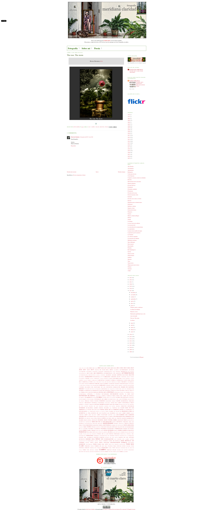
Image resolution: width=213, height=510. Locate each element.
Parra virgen (91, 430)
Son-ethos (131, 442)
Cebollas (114, 381)
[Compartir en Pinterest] (116, 127)
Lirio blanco (92, 414)
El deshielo (130, 187)
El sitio (117, 390)
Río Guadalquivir (132, 250)
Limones (81, 414)
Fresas (87, 401)
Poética (129, 433)
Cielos (97, 126)
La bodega (130, 221)
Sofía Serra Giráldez (90, 509)
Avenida (103, 375)
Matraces (88, 421)
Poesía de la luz (102, 433)
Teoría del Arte (102, 444)
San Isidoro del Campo (121, 439)
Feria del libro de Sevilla (125, 395)
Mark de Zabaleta (75, 137)
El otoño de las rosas (132, 193)
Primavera (90, 435)
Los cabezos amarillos (133, 236)
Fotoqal (124, 399)
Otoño (89, 427)
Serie (122, 440)
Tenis (129, 261)
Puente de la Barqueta (127, 435)
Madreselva (130, 418)
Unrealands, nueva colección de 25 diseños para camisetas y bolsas (140, 84)
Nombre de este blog (117, 425)
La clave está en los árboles (134, 223)
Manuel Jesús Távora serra (107, 420)
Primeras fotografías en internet (104, 435)
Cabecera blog (115, 376)
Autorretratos (131, 170)
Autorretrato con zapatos (112, 373)
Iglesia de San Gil (124, 404)
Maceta (119, 418)
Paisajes (103, 427)
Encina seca (103, 392)
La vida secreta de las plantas (96, 413)
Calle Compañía (94, 378)
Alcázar (131, 369)
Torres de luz (130, 263)
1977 (129, 116)
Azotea (119, 375)
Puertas (101, 437)
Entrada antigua (121, 172)
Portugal (123, 433)
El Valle (110, 388)
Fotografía (73, 48)
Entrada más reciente (71, 172)
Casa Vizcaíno (97, 381)
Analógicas (82, 373)
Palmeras (97, 428)
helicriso (131, 449)
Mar (125, 420)
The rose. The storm (134, 318)
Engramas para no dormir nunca (135, 202)
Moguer (95, 423)
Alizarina (89, 371)
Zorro (96, 449)
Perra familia (130, 246)
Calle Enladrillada (115, 378)
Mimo (130, 421)
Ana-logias (130, 371)
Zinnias (92, 449)
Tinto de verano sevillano (117, 444)
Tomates (87, 446)
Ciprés (101, 383)
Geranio (131, 401)
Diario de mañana (127, 387)
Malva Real (87, 420)
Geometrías (124, 401)
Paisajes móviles (112, 427)
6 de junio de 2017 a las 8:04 (86, 137)
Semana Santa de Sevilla (111, 440)
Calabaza (82, 378)
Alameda (116, 369)
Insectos (124, 406)
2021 (129, 154)
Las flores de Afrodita (135, 309)
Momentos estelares (132, 240)
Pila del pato (91, 432)
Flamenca (82, 397)
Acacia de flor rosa (102, 369)
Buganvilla (97, 376)
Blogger (141, 357)
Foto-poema (90, 399)
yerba (121, 451)
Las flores (132, 320)
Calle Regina (126, 378)
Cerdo (119, 381)
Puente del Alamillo (86, 437)
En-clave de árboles (91, 392)
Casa (90, 382)
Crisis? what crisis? (116, 385)
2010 (129, 133)
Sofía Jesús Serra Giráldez (99, 442)
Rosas (106, 126)
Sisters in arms (131, 253)
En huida (130, 196)
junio (132, 305)
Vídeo (84, 449)
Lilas (132, 413)
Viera (110, 447)
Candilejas (119, 380)
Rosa (93, 439)
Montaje (100, 423)
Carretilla (85, 381)
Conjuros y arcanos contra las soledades (137, 178)
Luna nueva (97, 418)
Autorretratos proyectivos (87, 375)
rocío (102, 451)
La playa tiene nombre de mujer (135, 231)
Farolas (109, 395)
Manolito (95, 420)
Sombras (130, 257)
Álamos (125, 451)
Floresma (131, 397)
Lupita (104, 418)
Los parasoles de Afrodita (133, 238)
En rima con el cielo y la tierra (134, 198)
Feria (114, 395)
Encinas (129, 200)
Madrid (81, 420)
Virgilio (117, 447)
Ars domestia (131, 168)
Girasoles (88, 402)
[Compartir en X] (113, 127)
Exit (132, 394)
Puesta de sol (109, 437)
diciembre (133, 292)
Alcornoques (124, 369)
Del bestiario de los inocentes (134, 181)
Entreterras (130, 204)
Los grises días (91, 416)
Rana (116, 437)
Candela (113, 380)
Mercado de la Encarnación (102, 421)
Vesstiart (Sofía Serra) (134, 80)
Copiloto (102, 385)
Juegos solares (104, 407)
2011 (129, 135)
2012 (129, 137)
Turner (128, 446)
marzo (132, 327)
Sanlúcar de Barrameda (86, 440)
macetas (102, 126)
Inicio (97, 172)
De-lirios (130, 179)
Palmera (91, 428)
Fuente (96, 401)
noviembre (133, 294)
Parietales (118, 428)
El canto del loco (131, 185)
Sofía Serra (76, 126)
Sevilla (129, 251)
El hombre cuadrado (132, 189)
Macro (124, 418)
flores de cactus (122, 449)
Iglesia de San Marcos (96, 406)
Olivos (81, 427)
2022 (129, 156)
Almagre (100, 371)
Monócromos (108, 423)
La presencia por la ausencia (134, 232)
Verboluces (93, 447)
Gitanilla (95, 402)
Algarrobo (82, 371)
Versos (99, 447)
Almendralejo (108, 371)
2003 (129, 122)
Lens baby (119, 413)
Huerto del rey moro (111, 404)
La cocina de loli (131, 225)
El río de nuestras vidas (133, 195)
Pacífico (98, 427)
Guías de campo (116, 402)
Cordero (108, 385)
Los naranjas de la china (105, 416)
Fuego (92, 401)
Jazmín (129, 219)
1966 (80, 368)
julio (132, 303)
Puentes (96, 437)
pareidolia (97, 451)
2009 (129, 131)
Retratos (82, 439)
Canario (107, 380)
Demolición (116, 387)
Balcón (131, 375)
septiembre (133, 299)
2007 (129, 128)
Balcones (125, 375)
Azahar (114, 375)
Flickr (94, 397)
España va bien (131, 208)
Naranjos (95, 425)
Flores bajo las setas (109, 397)
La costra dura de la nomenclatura (135, 227)
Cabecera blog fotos (127, 376)
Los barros (120, 414)
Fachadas (98, 395)
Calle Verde (87, 380)
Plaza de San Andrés (118, 432)
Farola (104, 395)
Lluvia (110, 414)
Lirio (86, 414)
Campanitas (100, 380)
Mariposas (82, 421)
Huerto (102, 404)
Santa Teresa (99, 440)
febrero (132, 329)
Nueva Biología (131, 242)
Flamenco (130, 212)
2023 (129, 158)
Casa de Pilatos (106, 381)
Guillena (107, 402)
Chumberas (130, 381)
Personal (131, 430)
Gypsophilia (126, 402)
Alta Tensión (130, 166)
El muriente (130, 191)
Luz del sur (110, 418)
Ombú (85, 427)
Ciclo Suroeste (131, 176)
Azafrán (108, 375)
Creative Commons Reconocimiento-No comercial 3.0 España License (119, 509)
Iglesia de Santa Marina (112, 406)
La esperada (128, 409)
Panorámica (111, 428)
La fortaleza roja (93, 411)
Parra (85, 430)
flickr (101, 61)
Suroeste (130, 259)
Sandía (132, 439)
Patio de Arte (100, 430)
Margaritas (130, 420)
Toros (92, 446)
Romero (88, 439)
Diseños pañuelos (132, 183)
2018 (129, 149)
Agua (111, 369)
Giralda (81, 402)
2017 (89, 126)
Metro (114, 421)
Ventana (81, 447)
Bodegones (130, 172)
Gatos (118, 401)
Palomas (103, 428)
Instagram (130, 406)
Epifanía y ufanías (132, 206)
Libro (124, 413)
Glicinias (101, 402)
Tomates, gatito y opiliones (136, 307)
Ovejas (94, 427)
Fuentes (129, 214)
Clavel (105, 383)
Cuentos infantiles (128, 385)
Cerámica (124, 381)
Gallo (114, 401)
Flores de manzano (122, 397)
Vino (113, 447)
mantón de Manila (84, 451)
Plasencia (105, 432)
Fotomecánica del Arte (115, 399)
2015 (129, 143)
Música (127, 423)
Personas (83, 432)
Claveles (111, 383)
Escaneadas (105, 394)
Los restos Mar (88, 418)
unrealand (115, 451)
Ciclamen (81, 383)
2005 (129, 124)
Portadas (130, 248)
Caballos (106, 376)
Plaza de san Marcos (90, 433)
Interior (129, 217)
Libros (128, 413)
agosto (132, 301)
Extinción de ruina (132, 210)
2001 (129, 118)
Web (88, 449)
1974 (129, 114)
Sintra (87, 442)
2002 (129, 120)
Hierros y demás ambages (133, 215)
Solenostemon (131, 255)
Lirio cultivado (102, 414)
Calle (87, 378)
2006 (129, 126)
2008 (129, 130)
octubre (132, 297)
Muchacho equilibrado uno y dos (137, 314)
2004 (96, 368)
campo (93, 126)
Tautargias (89, 444)
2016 (129, 145)
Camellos (94, 380)
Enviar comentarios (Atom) (79, 175)
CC (102, 376)
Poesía (97, 48)
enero (132, 331)
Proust (117, 435)
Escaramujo (114, 394)
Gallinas (108, 401)
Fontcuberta (83, 399)
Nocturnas (107, 425)
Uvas (132, 446)
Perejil (116, 430)
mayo (132, 323)
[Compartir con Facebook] (114, 127)
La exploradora (131, 229)
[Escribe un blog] (111, 127)
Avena (98, 375)
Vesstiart (130, 268)
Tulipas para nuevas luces (133, 265)
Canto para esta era (132, 174)
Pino (97, 432)
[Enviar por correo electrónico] (109, 127)
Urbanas (129, 267)
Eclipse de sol (90, 388)
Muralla (121, 423)
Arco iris (90, 373)
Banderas (82, 376)
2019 (129, 150)
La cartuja (113, 407)
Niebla (101, 425)
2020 (129, 152)
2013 (129, 139)
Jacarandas (89, 407)
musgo (92, 451)
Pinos (100, 432)
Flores (99, 397)
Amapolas (124, 371)
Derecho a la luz (134, 311)
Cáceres (81, 387)
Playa (110, 432)
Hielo (132, 402)
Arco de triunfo (133, 316)
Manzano (120, 420)
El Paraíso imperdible (101, 388)
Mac (115, 418)
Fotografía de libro (100, 399)
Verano (87, 447)
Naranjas (89, 425)
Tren (106, 446)
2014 (129, 141)
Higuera (96, 404)
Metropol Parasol (122, 421)
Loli (114, 414)
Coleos (117, 383)
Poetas (111, 433)
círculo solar (111, 449)
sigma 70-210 (108, 451)
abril (132, 325)
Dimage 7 (82, 389)
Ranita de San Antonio (126, 437)
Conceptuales (123, 383)
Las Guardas (130, 234)
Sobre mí (86, 48)
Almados (95, 371)
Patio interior (131, 244)
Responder (73, 146)
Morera (116, 423)
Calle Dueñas (104, 378)
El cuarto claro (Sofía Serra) (136, 69)
